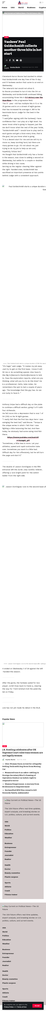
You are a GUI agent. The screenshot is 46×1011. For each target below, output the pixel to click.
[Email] (17, 60)
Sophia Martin (15, 67)
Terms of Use (21, 1007)
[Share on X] (13, 60)
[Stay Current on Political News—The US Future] (23, 2)
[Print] (20, 60)
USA (6, 37)
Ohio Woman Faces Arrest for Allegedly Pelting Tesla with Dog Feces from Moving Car (21, 766)
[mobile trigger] (4, 2)
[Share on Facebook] (9, 60)
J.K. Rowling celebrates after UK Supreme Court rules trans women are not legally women (22, 752)
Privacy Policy (9, 1007)
